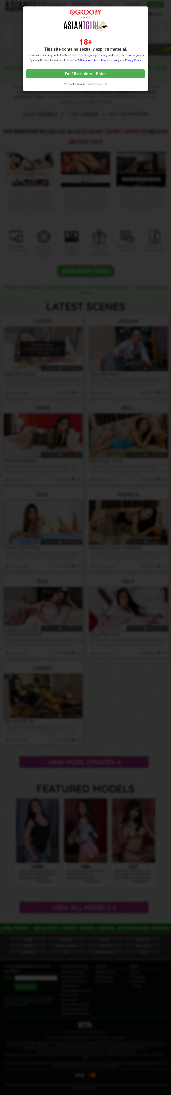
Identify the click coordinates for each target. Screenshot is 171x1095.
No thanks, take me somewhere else (85, 84)
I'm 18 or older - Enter (85, 73)
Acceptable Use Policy (106, 60)
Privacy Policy (133, 60)
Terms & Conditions (81, 60)
